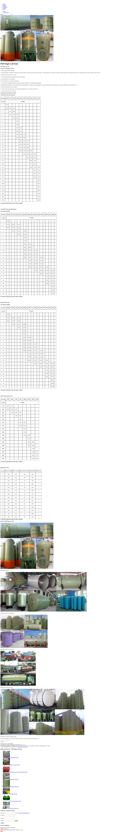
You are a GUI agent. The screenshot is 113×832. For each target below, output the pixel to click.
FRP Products (6, 12)
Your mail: (2, 812)
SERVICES (5, 7)
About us (4, 5)
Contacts (4, 8)
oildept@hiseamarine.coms (23, 746)
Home (4, 4)
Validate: (2, 820)
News (4, 9)
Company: (2, 815)
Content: (2, 818)
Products (4, 6)
